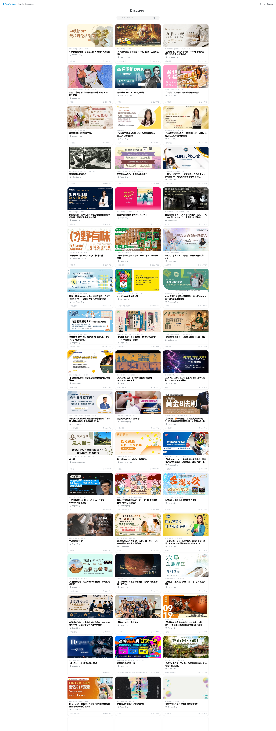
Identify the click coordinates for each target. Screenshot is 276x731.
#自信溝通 (168, 183)
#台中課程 (168, 469)
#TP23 (120, 632)
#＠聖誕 (72, 143)
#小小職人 (73, 61)
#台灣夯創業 (74, 428)
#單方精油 (121, 183)
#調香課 (168, 61)
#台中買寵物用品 (123, 510)
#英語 (167, 550)
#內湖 (72, 550)
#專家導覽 (121, 265)
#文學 (167, 224)
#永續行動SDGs (170, 673)
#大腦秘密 (168, 143)
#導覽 (167, 306)
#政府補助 (73, 387)
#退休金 (72, 224)
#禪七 (72, 469)
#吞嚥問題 (121, 428)
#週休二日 (121, 143)
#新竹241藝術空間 (124, 306)
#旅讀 (167, 632)
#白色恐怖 (73, 306)
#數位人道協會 (75, 713)
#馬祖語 (72, 265)
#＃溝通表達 (122, 387)
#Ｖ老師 (168, 102)
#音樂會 (168, 713)
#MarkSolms (74, 591)
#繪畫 (72, 102)
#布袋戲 (168, 510)
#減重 (120, 550)
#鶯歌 (120, 469)
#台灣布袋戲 (122, 61)
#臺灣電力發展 (75, 346)
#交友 (120, 591)
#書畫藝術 (121, 346)
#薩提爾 (168, 346)
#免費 (120, 713)
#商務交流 (73, 632)
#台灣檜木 (73, 183)
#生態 (167, 591)
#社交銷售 (168, 428)
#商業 (120, 102)
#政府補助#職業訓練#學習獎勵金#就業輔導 (132, 673)
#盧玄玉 (168, 265)
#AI (166, 387)
